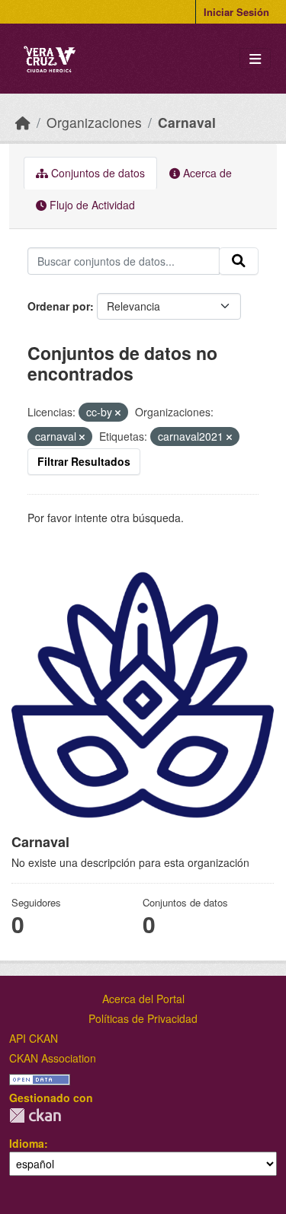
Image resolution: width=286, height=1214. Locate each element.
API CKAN (33, 1038)
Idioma (26, 1143)
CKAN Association (52, 1058)
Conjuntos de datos (96, 172)
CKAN (35, 1115)
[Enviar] (239, 261)
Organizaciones (94, 122)
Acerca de (206, 172)
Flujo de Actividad (91, 204)
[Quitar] (118, 412)
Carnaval (187, 122)
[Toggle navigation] (255, 59)
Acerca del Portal (143, 998)
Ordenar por (58, 306)
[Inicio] (23, 122)
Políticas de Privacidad (143, 1018)
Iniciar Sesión (236, 12)
